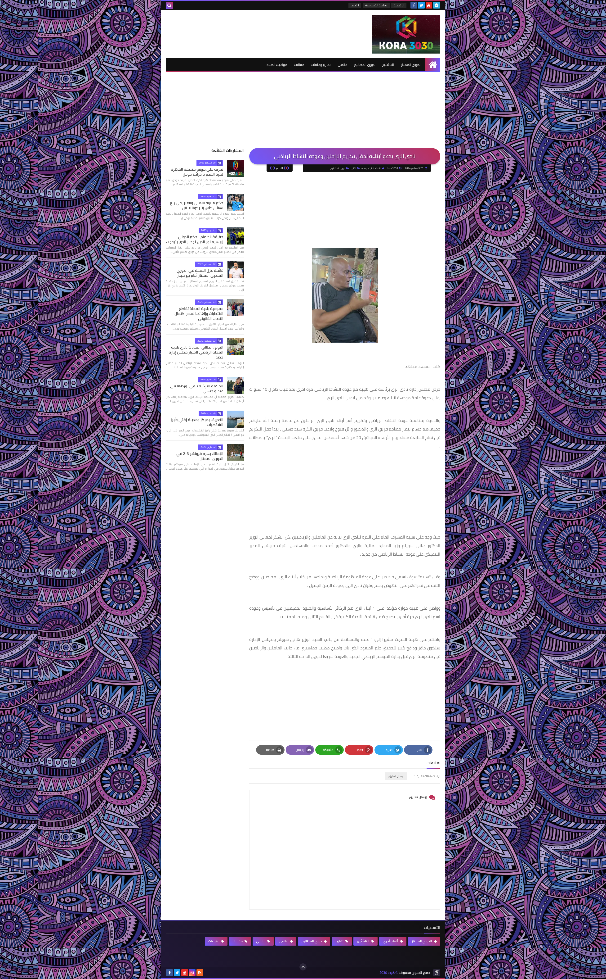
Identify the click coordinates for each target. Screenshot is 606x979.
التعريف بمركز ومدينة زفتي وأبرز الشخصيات (196, 422)
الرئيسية (399, 5)
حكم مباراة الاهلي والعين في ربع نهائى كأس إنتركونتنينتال (196, 205)
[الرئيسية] (432, 64)
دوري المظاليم (364, 65)
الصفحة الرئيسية (372, 168)
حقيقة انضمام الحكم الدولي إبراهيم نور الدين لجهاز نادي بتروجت (194, 239)
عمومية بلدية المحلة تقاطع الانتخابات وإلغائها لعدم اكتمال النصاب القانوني (198, 313)
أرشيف (355, 5)
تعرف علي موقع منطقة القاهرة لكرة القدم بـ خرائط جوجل (197, 172)
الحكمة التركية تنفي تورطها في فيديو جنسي (196, 388)
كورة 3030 (387, 972)
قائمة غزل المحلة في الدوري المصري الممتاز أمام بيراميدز (200, 273)
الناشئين (388, 65)
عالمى (284, 941)
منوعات (214, 941)
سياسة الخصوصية (376, 5)
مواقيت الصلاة (277, 65)
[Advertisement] (303, 112)
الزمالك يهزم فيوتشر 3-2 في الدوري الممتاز (199, 456)
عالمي (342, 65)
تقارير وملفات (321, 65)
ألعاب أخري (391, 941)
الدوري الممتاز (411, 65)
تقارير (353, 168)
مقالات (299, 65)
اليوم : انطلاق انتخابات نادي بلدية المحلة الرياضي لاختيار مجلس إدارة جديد (196, 352)
